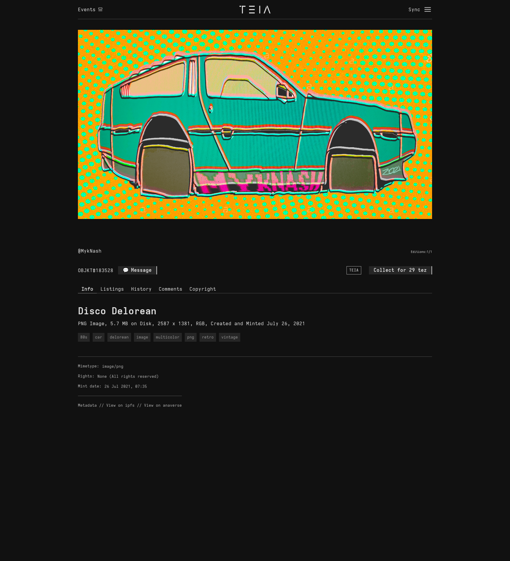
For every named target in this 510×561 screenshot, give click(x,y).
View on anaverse (163, 405)
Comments (170, 289)
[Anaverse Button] (261, 225)
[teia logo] (255, 9)
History (141, 289)
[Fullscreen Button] (248, 225)
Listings (112, 289)
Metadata (87, 405)
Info (87, 289)
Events (87, 9)
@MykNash (90, 251)
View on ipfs (120, 405)
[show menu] (427, 9)
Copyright (202, 289)
